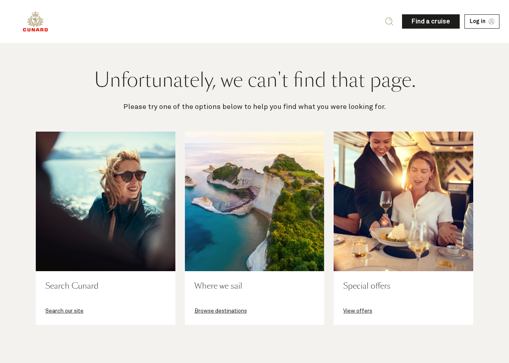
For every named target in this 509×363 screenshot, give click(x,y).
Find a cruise (431, 21)
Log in (478, 21)
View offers (357, 311)
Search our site (64, 311)
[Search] (389, 21)
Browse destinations (220, 311)
